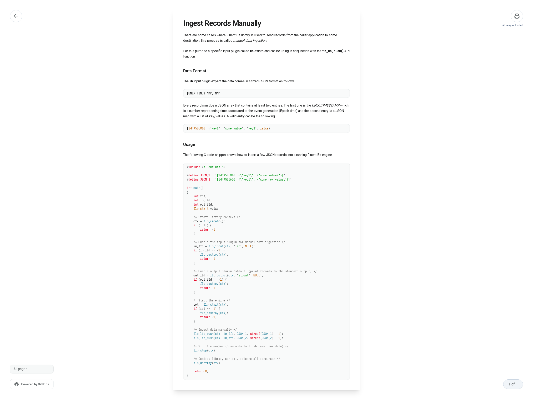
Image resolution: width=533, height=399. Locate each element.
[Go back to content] (16, 16)
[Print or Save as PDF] (517, 16)
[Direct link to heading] (180, 71)
